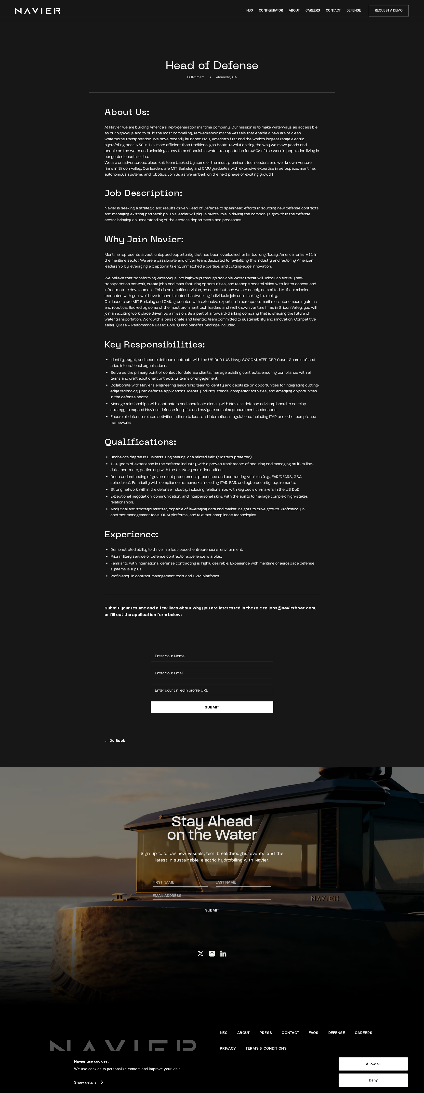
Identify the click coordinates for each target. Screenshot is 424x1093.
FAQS (313, 1033)
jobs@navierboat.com (291, 608)
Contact (333, 11)
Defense (353, 11)
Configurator (271, 11)
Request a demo (389, 11)
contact (290, 1033)
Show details (85, 1082)
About (294, 11)
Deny (373, 1080)
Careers (312, 11)
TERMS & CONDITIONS (266, 1049)
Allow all (373, 1064)
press (266, 1033)
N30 (249, 11)
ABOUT (243, 1033)
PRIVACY (228, 1049)
